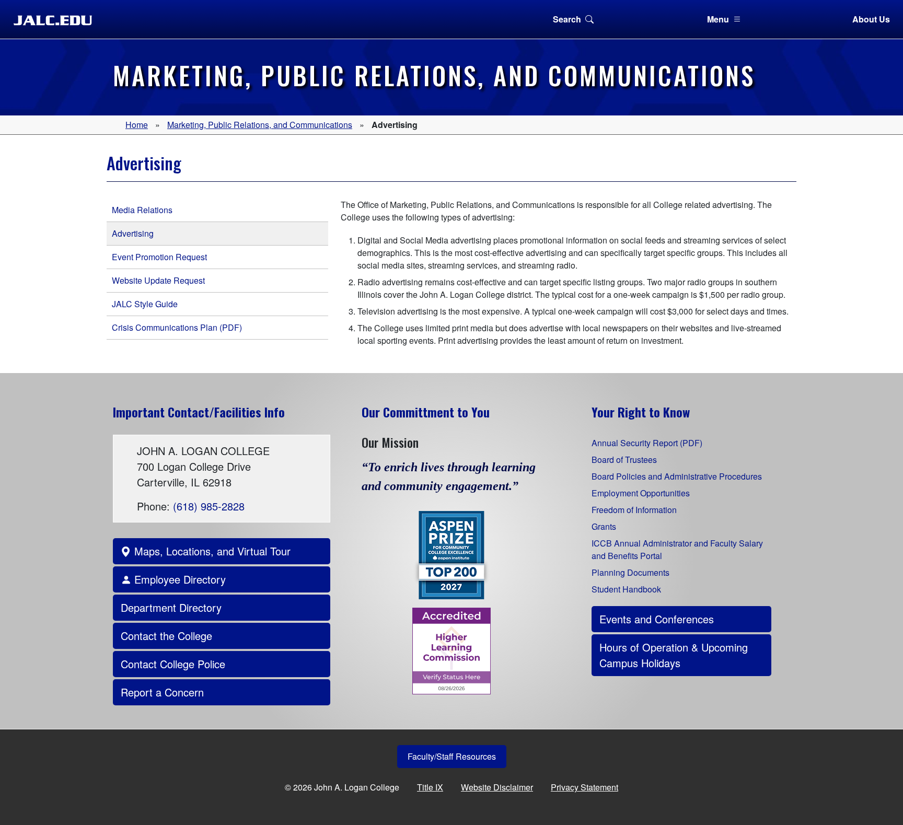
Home (136, 125)
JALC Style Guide (145, 304)
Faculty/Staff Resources (452, 756)
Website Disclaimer (497, 787)
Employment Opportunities (641, 493)
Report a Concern (162, 692)
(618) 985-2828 (209, 506)
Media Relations (142, 210)
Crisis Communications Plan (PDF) (177, 327)
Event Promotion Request (159, 257)
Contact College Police (173, 663)
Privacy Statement (584, 787)
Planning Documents (630, 572)
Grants (604, 526)
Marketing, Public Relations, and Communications (259, 125)
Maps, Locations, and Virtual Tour (211, 551)
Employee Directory (178, 579)
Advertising (133, 233)
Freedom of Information (634, 510)
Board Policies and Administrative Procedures (677, 476)
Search (567, 19)
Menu (718, 19)
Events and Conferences (656, 618)
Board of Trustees (624, 460)
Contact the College (166, 635)
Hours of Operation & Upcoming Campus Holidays (673, 655)
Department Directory (171, 607)
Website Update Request (158, 280)
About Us (871, 19)
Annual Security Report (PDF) (647, 443)
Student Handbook (626, 589)
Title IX (430, 787)
